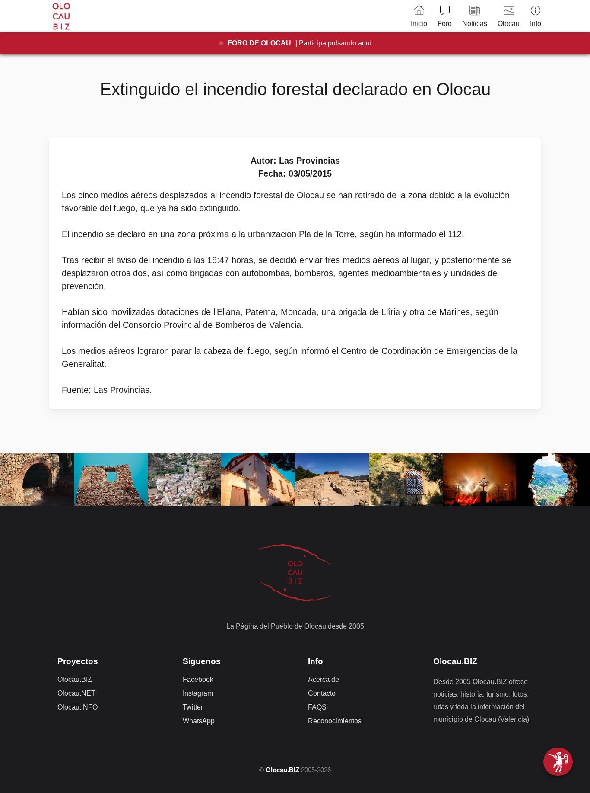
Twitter (193, 707)
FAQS (317, 707)
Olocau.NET (76, 693)
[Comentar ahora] (558, 762)
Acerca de (323, 679)
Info (535, 23)
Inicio (419, 23)
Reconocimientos (335, 721)
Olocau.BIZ (74, 679)
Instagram (198, 693)
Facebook (198, 679)
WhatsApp (199, 721)
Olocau (509, 23)
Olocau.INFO (77, 707)
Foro (445, 23)
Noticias (474, 23)
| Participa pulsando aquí (299, 43)
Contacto (322, 693)
